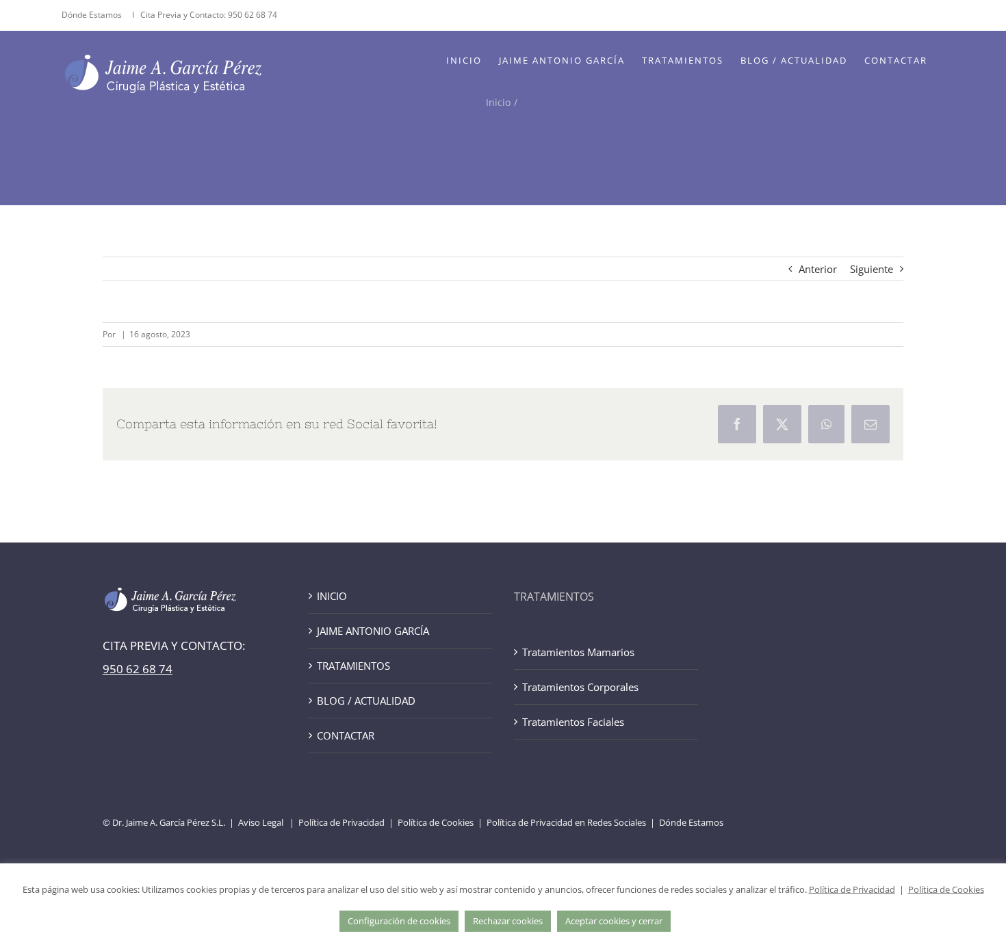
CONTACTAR (345, 735)
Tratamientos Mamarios (578, 652)
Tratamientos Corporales (580, 687)
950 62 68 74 (252, 15)
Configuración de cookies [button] (399, 921)
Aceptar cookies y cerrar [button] (613, 921)
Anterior (818, 269)
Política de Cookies (436, 822)
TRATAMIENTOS (353, 666)
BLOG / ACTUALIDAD (366, 700)
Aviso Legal (260, 822)
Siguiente (871, 269)
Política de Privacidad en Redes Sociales (566, 822)
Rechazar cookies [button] (508, 921)
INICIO (332, 596)
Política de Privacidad (341, 822)
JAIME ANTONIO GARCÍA (373, 631)
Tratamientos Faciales (573, 722)
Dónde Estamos (93, 15)
